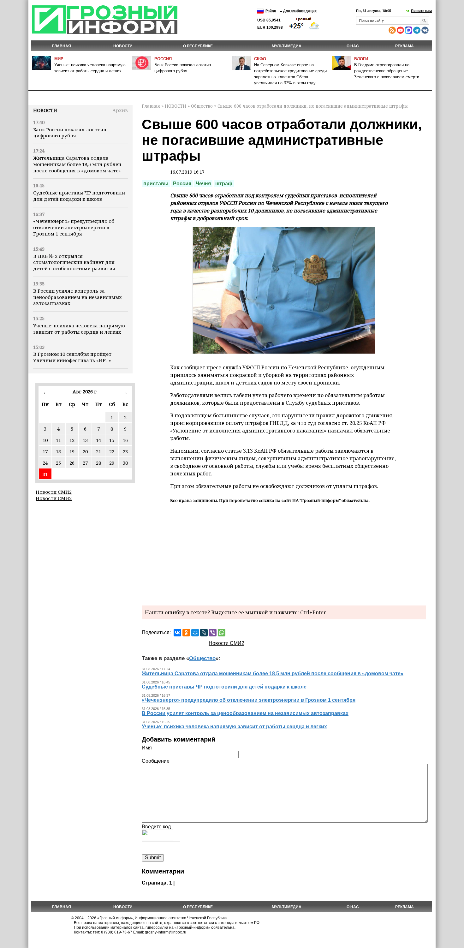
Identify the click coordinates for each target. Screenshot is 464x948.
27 (85, 463)
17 (45, 451)
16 (125, 440)
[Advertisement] (284, 553)
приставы (156, 183)
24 (45, 463)
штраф (223, 183)
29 (111, 463)
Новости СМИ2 (54, 492)
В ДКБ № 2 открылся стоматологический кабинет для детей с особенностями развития (74, 262)
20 (85, 451)
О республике (198, 46)
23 (125, 451)
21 (98, 451)
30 (125, 463)
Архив (120, 110)
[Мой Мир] (195, 632)
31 (45, 474)
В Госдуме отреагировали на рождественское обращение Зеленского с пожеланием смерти (386, 71)
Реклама (404, 46)
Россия (163, 59)
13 (85, 440)
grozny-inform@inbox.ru (165, 932)
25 (58, 463)
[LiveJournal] (204, 632)
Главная (61, 46)
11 (58, 440)
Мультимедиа (286, 46)
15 (111, 440)
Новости (45, 110)
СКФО (260, 59)
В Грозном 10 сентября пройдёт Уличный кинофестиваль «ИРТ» (72, 357)
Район (270, 11)
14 (98, 440)
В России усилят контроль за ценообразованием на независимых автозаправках (77, 297)
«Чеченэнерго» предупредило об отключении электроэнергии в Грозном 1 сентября (73, 227)
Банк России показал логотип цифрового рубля (69, 132)
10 (45, 440)
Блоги (361, 59)
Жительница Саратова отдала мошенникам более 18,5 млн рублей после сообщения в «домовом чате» (77, 164)
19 (71, 451)
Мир (58, 59)
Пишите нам (421, 11)
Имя (147, 747)
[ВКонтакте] (177, 632)
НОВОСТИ (123, 46)
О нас (353, 46)
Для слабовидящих (300, 11)
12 (71, 440)
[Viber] (213, 632)
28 (98, 463)
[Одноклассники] (186, 632)
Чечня (203, 183)
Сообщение (156, 761)
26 (71, 463)
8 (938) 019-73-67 (116, 932)
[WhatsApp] (221, 632)
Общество (202, 106)
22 (111, 451)
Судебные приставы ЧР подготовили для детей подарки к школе (79, 195)
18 (58, 451)
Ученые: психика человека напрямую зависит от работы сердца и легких (79, 328)
